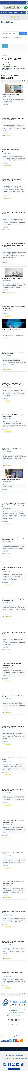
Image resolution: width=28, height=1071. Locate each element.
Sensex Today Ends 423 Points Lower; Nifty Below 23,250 (13, 180)
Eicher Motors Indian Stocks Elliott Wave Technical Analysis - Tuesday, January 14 (13, 505)
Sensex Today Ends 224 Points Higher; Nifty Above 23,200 (13, 415)
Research (22, 72)
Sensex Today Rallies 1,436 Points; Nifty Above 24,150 (13, 307)
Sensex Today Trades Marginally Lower (11, 150)
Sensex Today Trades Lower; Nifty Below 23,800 (14, 912)
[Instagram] (19, 1020)
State (15, 12)
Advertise (10, 1049)
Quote (6, 72)
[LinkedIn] (15, 1020)
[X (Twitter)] (8, 1020)
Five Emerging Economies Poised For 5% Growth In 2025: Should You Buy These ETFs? (13, 245)
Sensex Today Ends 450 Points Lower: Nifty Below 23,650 (13, 882)
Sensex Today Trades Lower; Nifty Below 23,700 (14, 695)
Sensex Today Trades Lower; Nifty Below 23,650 (14, 633)
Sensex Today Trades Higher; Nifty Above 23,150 (12, 448)
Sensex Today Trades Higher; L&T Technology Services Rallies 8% (11, 384)
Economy (6, 262)
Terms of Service (9, 1055)
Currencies (13, 53)
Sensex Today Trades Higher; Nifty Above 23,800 (12, 973)
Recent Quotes (5, 37)
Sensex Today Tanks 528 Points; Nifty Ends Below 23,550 (13, 599)
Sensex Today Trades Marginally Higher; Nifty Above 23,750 (13, 789)
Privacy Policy (19, 1055)
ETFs (19, 45)
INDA (7, 62)
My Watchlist (16, 37)
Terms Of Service (16, 1015)
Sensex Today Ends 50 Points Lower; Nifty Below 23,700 (12, 664)
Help (16, 1049)
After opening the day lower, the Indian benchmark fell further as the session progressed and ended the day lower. (13, 890)
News (3, 2)
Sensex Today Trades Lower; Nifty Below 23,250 (14, 213)
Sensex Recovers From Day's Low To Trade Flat (12, 568)
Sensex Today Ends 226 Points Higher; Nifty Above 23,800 (13, 941)
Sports (11, 2)
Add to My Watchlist (6, 69)
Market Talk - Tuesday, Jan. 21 (11, 94)
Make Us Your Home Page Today (10, 1036)
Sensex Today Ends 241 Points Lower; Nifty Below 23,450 (13, 538)
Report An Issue (22, 1049)
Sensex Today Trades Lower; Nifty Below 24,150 (14, 758)
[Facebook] (12, 1020)
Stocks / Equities (8, 135)
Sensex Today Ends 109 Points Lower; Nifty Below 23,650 (13, 821)
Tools (4, 50)
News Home (4, 12)
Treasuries (5, 55)
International (19, 53)
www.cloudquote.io (14, 1010)
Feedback (14, 1069)
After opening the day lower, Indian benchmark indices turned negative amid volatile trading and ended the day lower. (14, 546)
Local (10, 12)
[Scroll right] (27, 2)
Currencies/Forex (8, 292)
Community (20, 2)
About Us (4, 1049)
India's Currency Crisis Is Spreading (13, 278)
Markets (5, 45)
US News (21, 12)
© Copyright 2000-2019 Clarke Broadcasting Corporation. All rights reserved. (14, 1059)
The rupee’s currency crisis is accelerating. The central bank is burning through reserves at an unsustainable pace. (14, 285)
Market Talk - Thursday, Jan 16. (11, 329)
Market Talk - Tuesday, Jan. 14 (11, 479)
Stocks (12, 45)
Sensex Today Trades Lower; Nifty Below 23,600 (14, 852)
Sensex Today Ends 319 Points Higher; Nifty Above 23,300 (13, 352)
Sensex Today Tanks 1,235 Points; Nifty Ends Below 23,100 (13, 118)
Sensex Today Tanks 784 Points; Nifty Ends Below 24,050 (13, 727)
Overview (5, 53)
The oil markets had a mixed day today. (13, 335)
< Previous (4, 81)
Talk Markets (6, 104)
